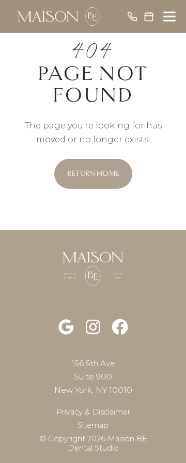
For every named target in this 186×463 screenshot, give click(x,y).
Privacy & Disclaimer (93, 412)
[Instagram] (93, 327)
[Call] (132, 16)
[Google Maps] (66, 327)
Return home (93, 173)
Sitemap (93, 425)
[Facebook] (119, 327)
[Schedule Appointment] (149, 16)
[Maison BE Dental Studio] (59, 16)
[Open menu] (169, 16)
